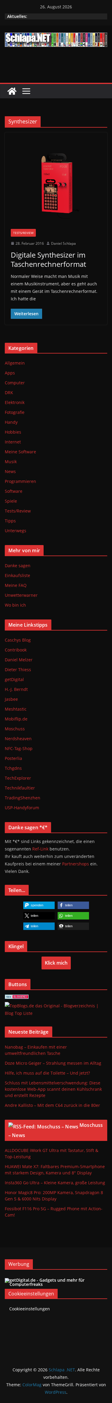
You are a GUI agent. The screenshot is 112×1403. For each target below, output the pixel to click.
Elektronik (14, 402)
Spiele (11, 501)
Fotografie (14, 412)
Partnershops (75, 864)
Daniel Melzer (19, 660)
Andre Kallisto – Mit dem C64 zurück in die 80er (52, 1105)
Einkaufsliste (17, 575)
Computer (15, 382)
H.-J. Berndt (16, 689)
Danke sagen (17, 565)
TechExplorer (18, 778)
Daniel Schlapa (63, 243)
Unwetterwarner (21, 595)
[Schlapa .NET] (12, 91)
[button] (39, 905)
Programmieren (20, 481)
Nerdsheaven (18, 738)
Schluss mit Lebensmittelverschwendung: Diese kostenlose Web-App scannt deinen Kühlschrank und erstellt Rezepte (53, 1089)
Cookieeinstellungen (29, 1309)
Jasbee (11, 699)
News (10, 471)
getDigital (14, 679)
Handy (11, 422)
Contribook (16, 650)
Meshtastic (16, 709)
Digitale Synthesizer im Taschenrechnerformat (48, 259)
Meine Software (20, 452)
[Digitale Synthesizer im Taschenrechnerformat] (56, 183)
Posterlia (13, 758)
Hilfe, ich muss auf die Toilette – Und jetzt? (47, 1073)
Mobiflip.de (16, 719)
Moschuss (15, 729)
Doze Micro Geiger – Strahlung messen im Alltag (53, 1063)
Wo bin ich (15, 605)
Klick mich (56, 963)
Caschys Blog (18, 640)
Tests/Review (23, 233)
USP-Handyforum (22, 807)
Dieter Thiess (18, 669)
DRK (9, 392)
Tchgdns (13, 768)
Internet (13, 442)
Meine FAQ (16, 585)
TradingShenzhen (22, 798)
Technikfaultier (20, 788)
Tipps (10, 521)
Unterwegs (15, 530)
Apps (10, 373)
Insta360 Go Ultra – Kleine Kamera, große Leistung (55, 1182)
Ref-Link (40, 849)
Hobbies (13, 432)
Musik (11, 461)
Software (13, 491)
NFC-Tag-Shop (19, 748)
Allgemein (15, 363)
